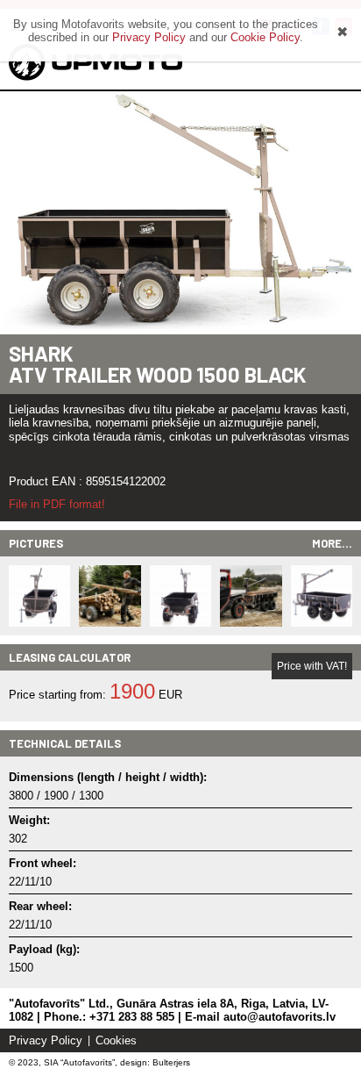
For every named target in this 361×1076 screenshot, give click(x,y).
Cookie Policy (265, 37)
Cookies (116, 1040)
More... (332, 543)
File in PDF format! (57, 504)
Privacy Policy (45, 1040)
